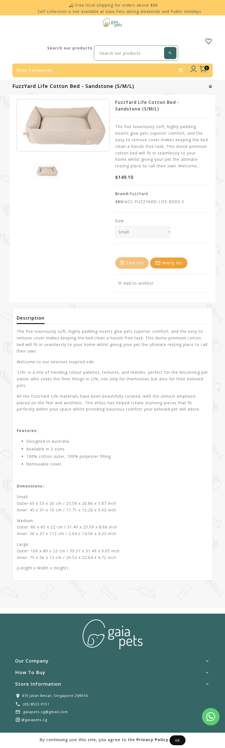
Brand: (122, 193)
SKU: (120, 201)
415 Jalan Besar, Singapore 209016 (55, 695)
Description (30, 318)
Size (119, 220)
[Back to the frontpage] (211, 86)
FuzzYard (139, 193)
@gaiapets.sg (34, 719)
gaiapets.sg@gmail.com (45, 711)
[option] (46, 171)
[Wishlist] (208, 40)
